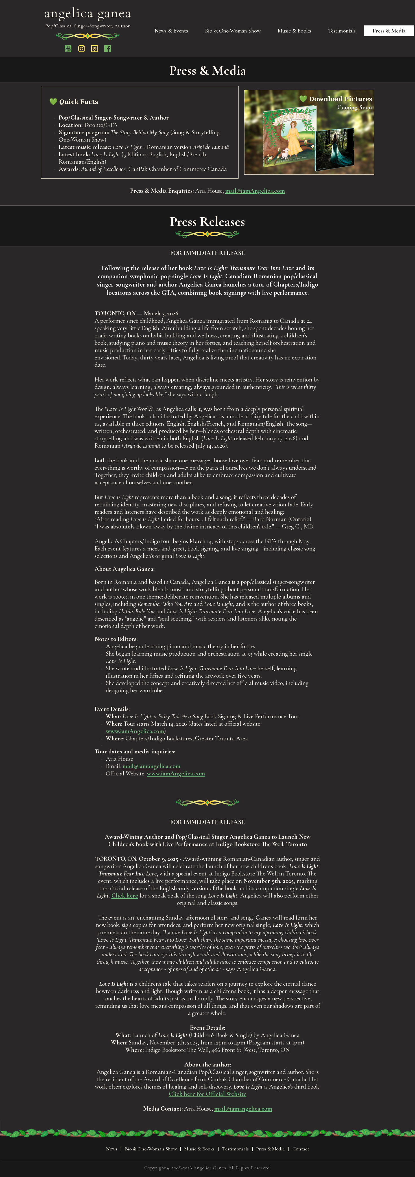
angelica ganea (88, 12)
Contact (300, 1149)
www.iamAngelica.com (135, 731)
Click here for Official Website (207, 1094)
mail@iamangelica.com (151, 766)
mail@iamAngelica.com (255, 190)
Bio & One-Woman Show (233, 30)
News (111, 1149)
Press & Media (389, 30)
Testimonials (342, 30)
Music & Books (294, 30)
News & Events (171, 30)
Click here (125, 895)
